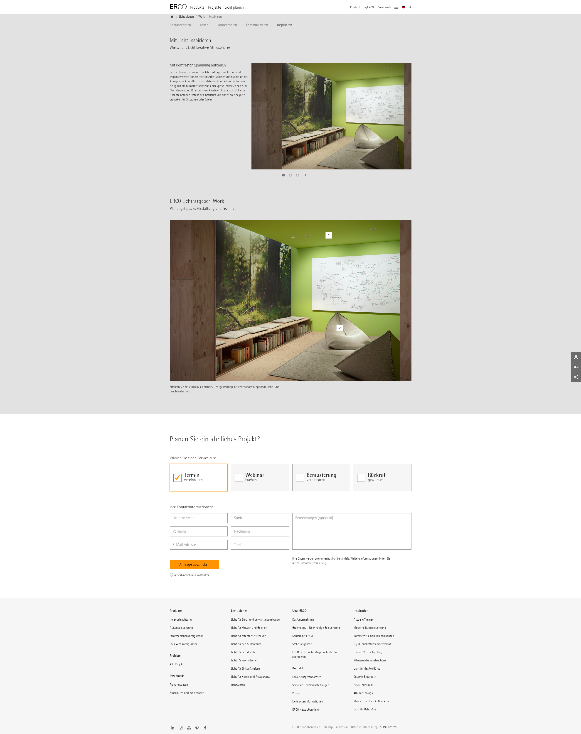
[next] (304, 175)
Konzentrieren (227, 25)
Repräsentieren (180, 25)
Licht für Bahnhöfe (365, 709)
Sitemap (328, 727)
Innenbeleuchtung (181, 619)
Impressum (341, 727)
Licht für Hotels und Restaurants (250, 677)
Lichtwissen (238, 685)
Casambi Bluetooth (365, 677)
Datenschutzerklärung (313, 563)
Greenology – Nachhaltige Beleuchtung (316, 628)
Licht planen (234, 7)
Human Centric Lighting (368, 652)
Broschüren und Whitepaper (187, 693)
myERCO (369, 7)
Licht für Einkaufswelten (245, 668)
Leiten (204, 25)
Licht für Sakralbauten (244, 652)
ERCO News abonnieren (306, 710)
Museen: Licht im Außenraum (371, 701)
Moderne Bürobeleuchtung (370, 628)
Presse (296, 693)
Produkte (197, 7)
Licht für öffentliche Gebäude (248, 636)
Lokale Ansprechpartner (306, 677)
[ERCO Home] (178, 7)
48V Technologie (364, 693)
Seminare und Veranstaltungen (310, 685)
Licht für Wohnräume (243, 660)
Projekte (214, 7)
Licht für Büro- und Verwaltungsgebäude (255, 619)
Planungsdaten (179, 685)
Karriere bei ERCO (302, 636)
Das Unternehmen (303, 619)
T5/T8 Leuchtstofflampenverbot (372, 644)
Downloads (384, 7)
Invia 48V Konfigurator (183, 644)
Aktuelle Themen (364, 619)
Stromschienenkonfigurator (186, 636)
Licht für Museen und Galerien (249, 628)
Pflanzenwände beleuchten (370, 660)
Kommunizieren (257, 25)
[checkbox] (199, 477)
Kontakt (355, 7)
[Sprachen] (403, 8)
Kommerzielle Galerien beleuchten (374, 636)
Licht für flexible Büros (367, 668)
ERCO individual (363, 685)
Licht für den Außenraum (246, 644)
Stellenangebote (302, 644)
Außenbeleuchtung (181, 628)
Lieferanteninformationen (307, 701)
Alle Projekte (177, 664)
